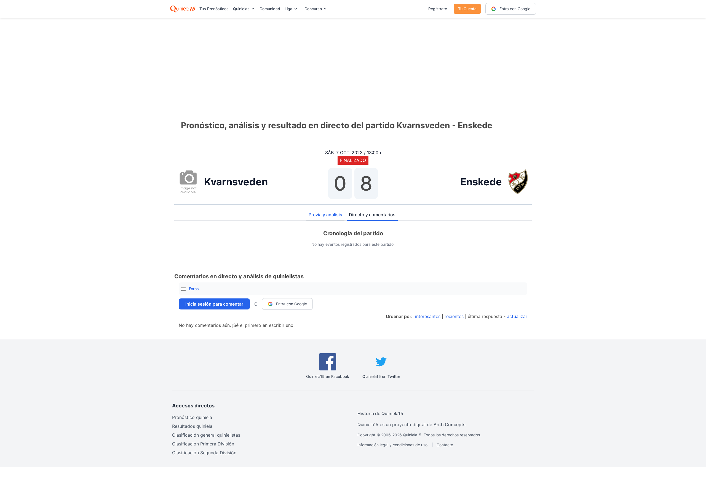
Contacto (445, 444)
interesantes (427, 316)
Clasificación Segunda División (204, 452)
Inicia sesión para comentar (214, 304)
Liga (288, 8)
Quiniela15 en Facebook (327, 376)
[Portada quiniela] (183, 9)
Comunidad (270, 8)
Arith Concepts (450, 424)
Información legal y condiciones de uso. (393, 444)
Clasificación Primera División (203, 444)
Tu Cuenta (467, 8)
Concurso (313, 8)
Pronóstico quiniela (192, 417)
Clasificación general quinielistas (206, 435)
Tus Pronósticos (214, 8)
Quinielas (241, 8)
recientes (454, 316)
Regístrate (437, 8)
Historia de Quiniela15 (380, 413)
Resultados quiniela (192, 426)
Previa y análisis (325, 214)
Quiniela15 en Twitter (381, 376)
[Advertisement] (353, 60)
